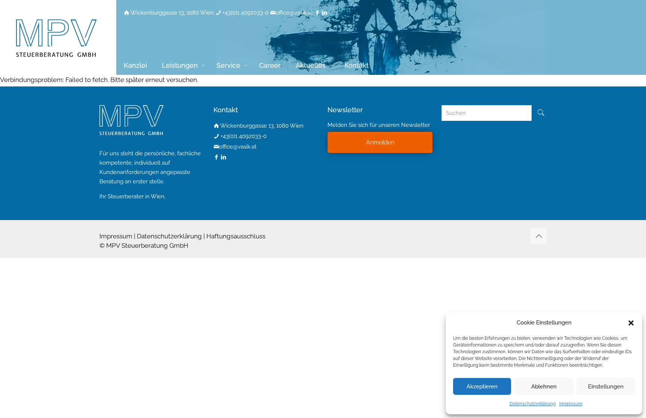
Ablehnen (544, 386)
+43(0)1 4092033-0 (245, 12)
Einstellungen (606, 386)
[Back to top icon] (539, 236)
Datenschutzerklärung (533, 403)
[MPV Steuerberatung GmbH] (56, 37)
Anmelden (380, 142)
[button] (631, 323)
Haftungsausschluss (235, 236)
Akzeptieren (482, 386)
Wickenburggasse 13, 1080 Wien (172, 12)
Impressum (570, 403)
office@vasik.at (294, 12)
